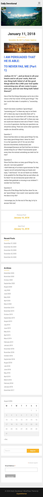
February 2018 (8, 383)
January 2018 (8, 387)
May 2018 (7, 373)
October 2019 (8, 314)
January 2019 (8, 345)
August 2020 (8, 287)
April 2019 (7, 335)
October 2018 (8, 356)
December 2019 (9, 307)
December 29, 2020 (10, 250)
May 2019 (7, 331)
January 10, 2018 (21, 217)
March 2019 (8, 338)
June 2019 (7, 328)
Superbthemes (21, 494)
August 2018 (8, 362)
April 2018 (7, 376)
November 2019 (9, 311)
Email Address (10, 466)
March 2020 (8, 304)
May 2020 (7, 297)
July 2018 (7, 366)
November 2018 (9, 352)
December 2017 (9, 390)
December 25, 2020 (10, 253)
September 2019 (9, 318)
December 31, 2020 (10, 243)
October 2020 (8, 280)
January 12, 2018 (21, 229)
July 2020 (7, 290)
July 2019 (7, 325)
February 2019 (8, 342)
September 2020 (9, 283)
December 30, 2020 (10, 247)
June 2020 (7, 294)
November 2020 (9, 276)
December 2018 (9, 349)
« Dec (5, 439)
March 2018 (8, 380)
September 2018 (9, 359)
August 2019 (8, 321)
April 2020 (7, 300)
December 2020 (9, 273)
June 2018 (7, 369)
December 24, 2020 (10, 257)
